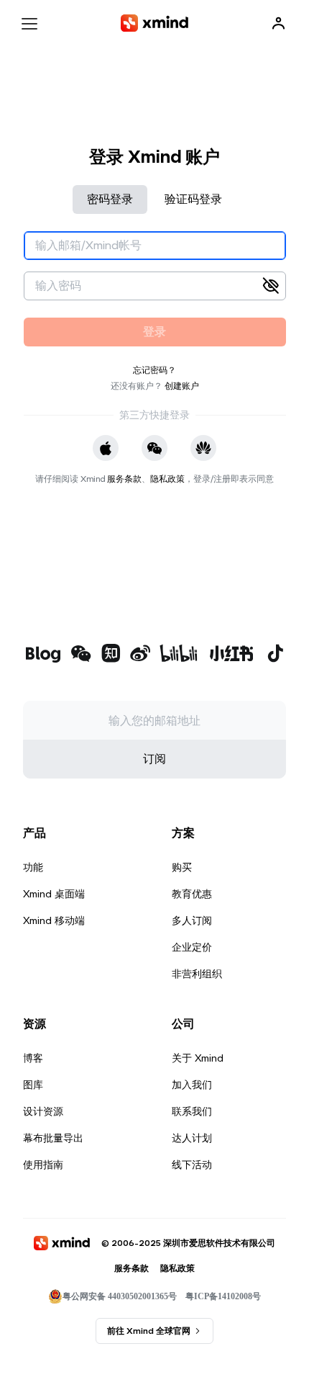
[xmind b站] (179, 655)
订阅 (154, 759)
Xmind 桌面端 (54, 894)
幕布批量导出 (53, 1138)
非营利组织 (197, 974)
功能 (33, 867)
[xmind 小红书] (232, 653)
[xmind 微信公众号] (81, 653)
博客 (33, 1058)
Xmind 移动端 (54, 920)
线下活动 (192, 1165)
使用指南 (43, 1165)
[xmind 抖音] (275, 653)
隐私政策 (167, 478)
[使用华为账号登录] (203, 448)
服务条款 (124, 478)
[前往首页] (154, 23)
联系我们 (192, 1111)
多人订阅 (192, 920)
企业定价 (192, 947)
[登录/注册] (279, 23)
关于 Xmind (197, 1058)
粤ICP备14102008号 (223, 1296)
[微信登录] (154, 448)
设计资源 (43, 1111)
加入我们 (192, 1085)
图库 (33, 1085)
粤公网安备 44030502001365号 (120, 1296)
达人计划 (192, 1138)
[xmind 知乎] (110, 655)
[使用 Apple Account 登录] (106, 448)
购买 (182, 867)
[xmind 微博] (140, 655)
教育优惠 (192, 894)
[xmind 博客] (43, 655)
